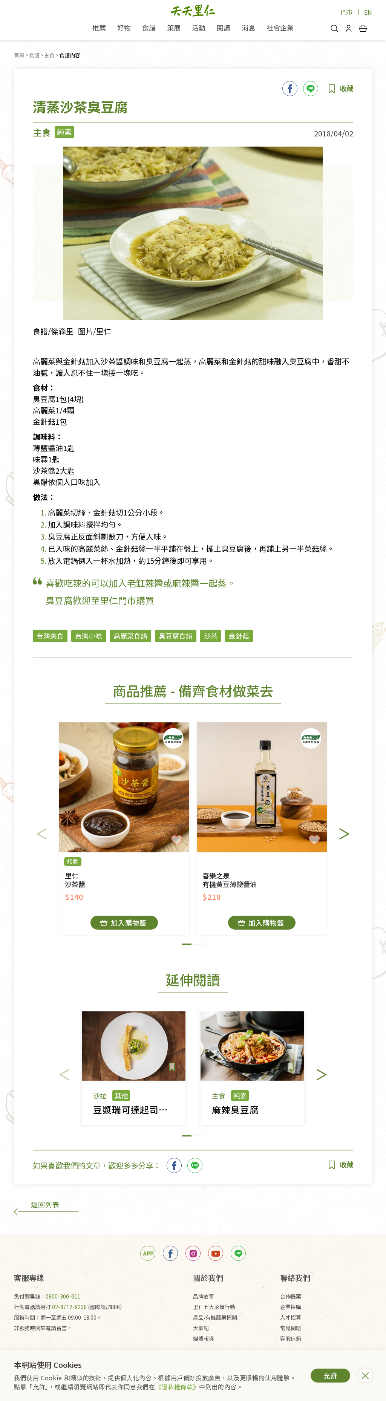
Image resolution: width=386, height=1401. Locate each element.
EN (368, 12)
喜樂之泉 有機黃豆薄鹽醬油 (229, 880)
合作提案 (290, 1296)
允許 (330, 1375)
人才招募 (290, 1317)
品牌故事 (203, 1296)
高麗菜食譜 (130, 636)
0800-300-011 (63, 1296)
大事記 (201, 1328)
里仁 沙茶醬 (75, 880)
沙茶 (211, 636)
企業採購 (290, 1307)
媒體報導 (203, 1338)
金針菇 (239, 636)
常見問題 (290, 1328)
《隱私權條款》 (177, 1386)
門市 (347, 12)
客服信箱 (290, 1338)
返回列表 (45, 1204)
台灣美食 (50, 636)
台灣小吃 (88, 636)
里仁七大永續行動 (214, 1307)
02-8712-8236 (69, 1307)
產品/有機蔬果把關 (215, 1317)
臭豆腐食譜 (176, 636)
